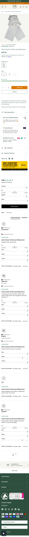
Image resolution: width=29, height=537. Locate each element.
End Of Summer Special (5, 3)
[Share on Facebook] (9, 158)
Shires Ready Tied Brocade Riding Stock (13, 11)
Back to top (14, 470)
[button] (26, 6)
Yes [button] (13, 266)
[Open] (3, 533)
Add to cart (19, 87)
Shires (2, 44)
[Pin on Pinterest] (12, 158)
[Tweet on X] (6, 158)
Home (2, 11)
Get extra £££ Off (19, 3)
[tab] (15, 218)
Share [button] (19, 266)
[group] (14, 180)
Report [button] (16, 266)
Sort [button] (2, 212)
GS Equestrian (7, 531)
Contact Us (4, 505)
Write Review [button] (14, 206)
